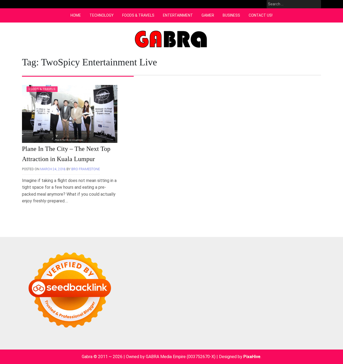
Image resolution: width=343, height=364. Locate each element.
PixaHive (251, 356)
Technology (102, 15)
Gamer (208, 15)
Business (231, 15)
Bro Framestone (85, 169)
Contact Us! (261, 15)
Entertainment (178, 15)
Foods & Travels (138, 15)
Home (75, 15)
